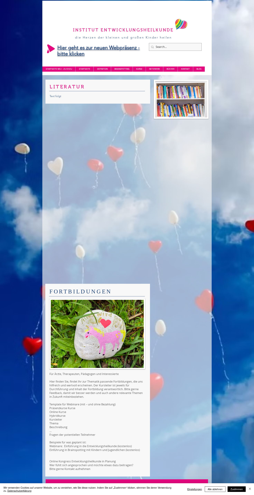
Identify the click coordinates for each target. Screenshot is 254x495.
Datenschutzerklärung (19, 490)
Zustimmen (237, 489)
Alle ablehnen (215, 489)
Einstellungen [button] (194, 489)
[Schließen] (250, 489)
